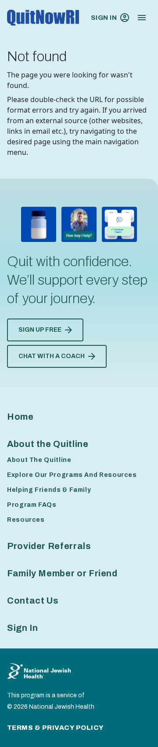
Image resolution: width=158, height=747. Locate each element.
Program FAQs (32, 505)
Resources (26, 519)
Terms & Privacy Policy (55, 727)
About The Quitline (39, 460)
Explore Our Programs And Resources (72, 475)
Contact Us (32, 600)
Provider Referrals (49, 546)
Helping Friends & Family (49, 490)
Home (20, 416)
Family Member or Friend (62, 573)
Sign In (104, 17)
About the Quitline (48, 444)
